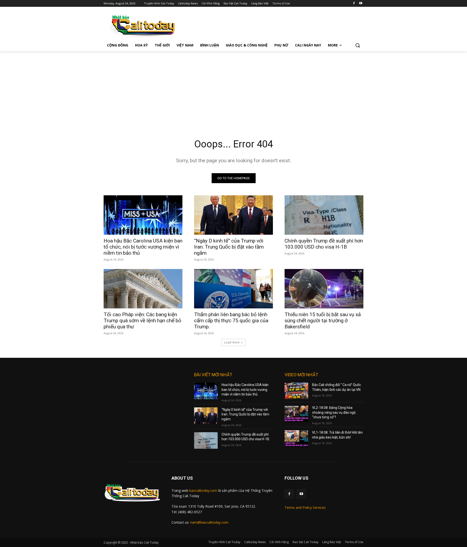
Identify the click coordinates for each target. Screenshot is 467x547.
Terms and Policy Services (305, 507)
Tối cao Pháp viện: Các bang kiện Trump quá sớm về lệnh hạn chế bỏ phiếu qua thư (142, 321)
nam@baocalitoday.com (209, 522)
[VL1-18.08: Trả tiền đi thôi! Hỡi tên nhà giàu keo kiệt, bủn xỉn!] (296, 438)
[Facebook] (354, 3)
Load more (232, 342)
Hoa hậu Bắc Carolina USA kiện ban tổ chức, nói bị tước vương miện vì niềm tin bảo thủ (143, 247)
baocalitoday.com (203, 490)
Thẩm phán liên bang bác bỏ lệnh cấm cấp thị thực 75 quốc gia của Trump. (231, 321)
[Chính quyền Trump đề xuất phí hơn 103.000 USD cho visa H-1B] (324, 215)
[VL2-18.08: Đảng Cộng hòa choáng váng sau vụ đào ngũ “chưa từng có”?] (296, 413)
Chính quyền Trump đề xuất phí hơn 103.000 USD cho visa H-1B (324, 244)
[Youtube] (360, 3)
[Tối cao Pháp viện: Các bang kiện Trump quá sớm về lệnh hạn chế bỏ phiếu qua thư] (143, 288)
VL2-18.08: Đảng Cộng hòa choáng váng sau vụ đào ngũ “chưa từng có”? (334, 412)
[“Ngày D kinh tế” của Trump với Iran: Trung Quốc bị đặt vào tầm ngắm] (233, 215)
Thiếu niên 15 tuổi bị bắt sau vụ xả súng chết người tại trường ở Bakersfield (323, 321)
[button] (357, 45)
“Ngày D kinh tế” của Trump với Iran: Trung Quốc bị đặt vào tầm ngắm (229, 247)
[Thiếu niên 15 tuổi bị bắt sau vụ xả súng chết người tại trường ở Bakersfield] (324, 288)
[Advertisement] (233, 88)
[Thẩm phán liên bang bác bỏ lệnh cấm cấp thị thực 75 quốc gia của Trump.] (233, 288)
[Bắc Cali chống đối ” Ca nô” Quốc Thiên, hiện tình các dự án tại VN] (296, 391)
